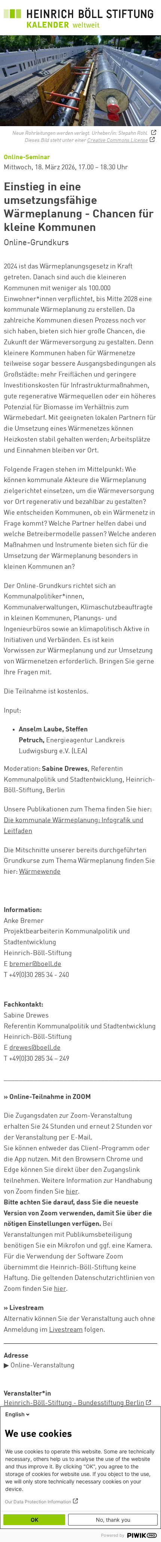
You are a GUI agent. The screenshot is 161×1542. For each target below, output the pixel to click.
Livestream (66, 1329)
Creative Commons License (117, 140)
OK (34, 1519)
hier (72, 1191)
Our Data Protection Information (38, 1501)
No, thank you (113, 1519)
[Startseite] (79, 19)
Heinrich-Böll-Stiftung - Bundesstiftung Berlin (74, 1403)
